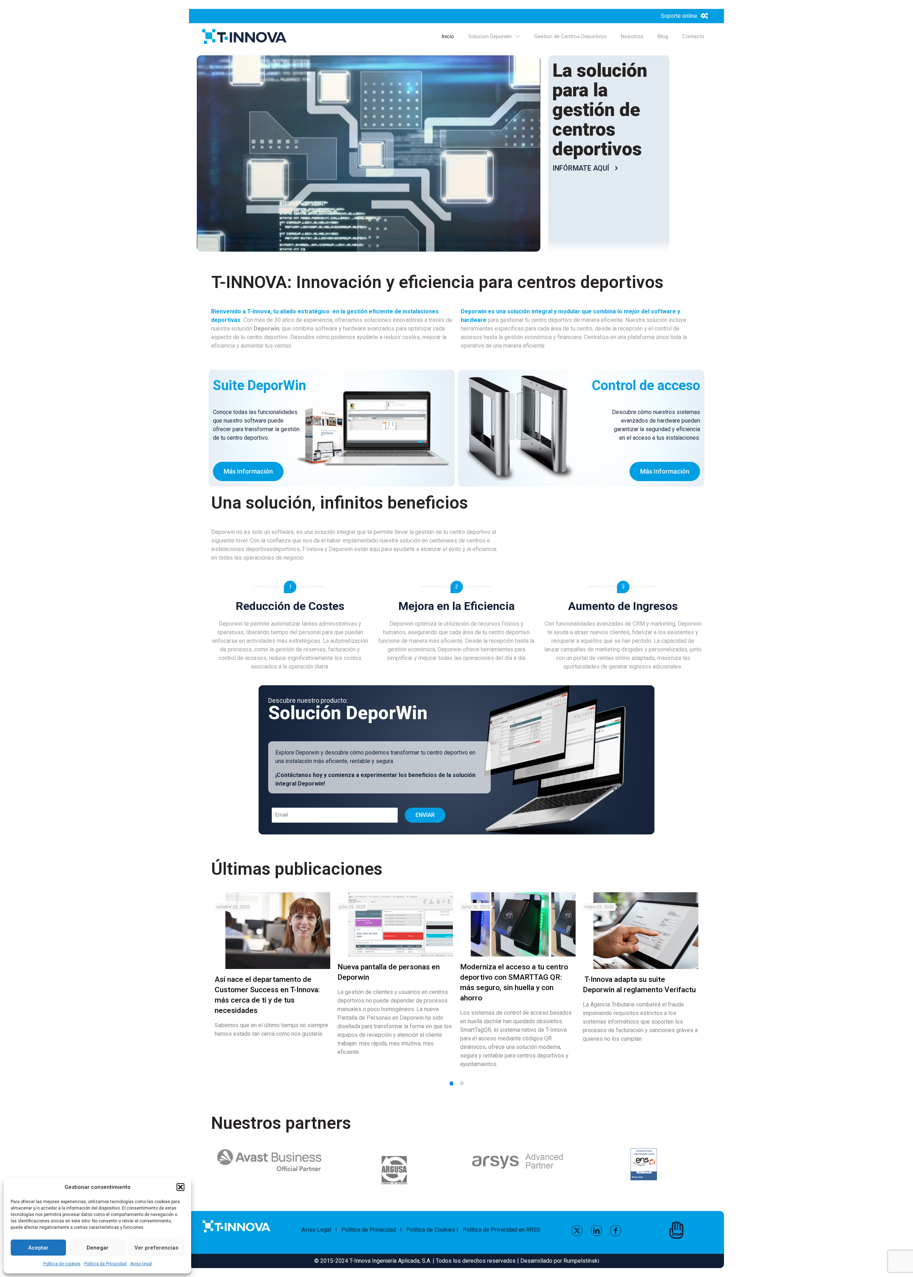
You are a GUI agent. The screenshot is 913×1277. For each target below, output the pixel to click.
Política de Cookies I (434, 1229)
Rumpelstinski (581, 1260)
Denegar (97, 1248)
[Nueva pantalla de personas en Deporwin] (400, 924)
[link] (644, 1164)
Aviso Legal (316, 1229)
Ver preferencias (156, 1248)
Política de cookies (62, 1263)
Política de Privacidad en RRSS (501, 1229)
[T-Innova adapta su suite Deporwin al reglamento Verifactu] (645, 930)
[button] (180, 1187)
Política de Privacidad (105, 1263)
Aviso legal (141, 1263)
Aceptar (38, 1248)
